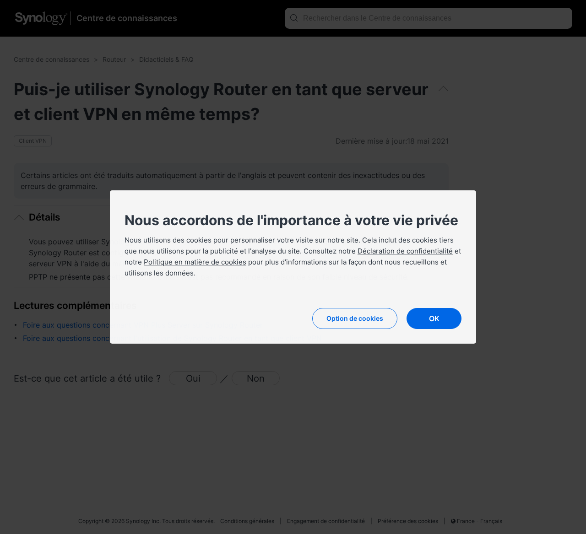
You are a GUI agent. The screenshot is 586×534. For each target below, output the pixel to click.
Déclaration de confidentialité (405, 251)
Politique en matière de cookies (195, 262)
